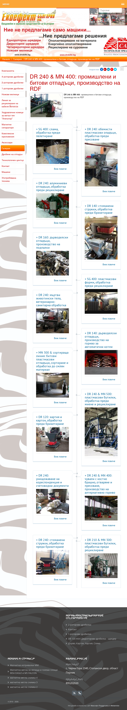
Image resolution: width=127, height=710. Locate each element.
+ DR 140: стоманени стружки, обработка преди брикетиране (99, 209)
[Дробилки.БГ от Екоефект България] (15, 12)
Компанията (8, 70)
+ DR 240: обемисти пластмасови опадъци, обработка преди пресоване (100, 134)
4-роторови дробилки (12, 76)
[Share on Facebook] (101, 69)
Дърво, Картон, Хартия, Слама (84, 643)
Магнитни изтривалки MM (24, 665)
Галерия (6, 148)
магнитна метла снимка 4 (23, 677)
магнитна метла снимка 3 (23, 682)
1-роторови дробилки (12, 88)
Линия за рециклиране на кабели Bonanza (10, 103)
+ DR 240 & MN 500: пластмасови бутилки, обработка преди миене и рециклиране (100, 399)
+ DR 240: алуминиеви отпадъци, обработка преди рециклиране (51, 186)
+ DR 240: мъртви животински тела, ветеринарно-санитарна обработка (51, 300)
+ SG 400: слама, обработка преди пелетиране (48, 132)
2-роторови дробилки (12, 82)
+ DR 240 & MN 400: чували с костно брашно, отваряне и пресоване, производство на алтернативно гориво (100, 484)
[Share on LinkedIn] (108, 69)
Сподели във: (94, 69)
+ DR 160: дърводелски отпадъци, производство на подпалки (52, 242)
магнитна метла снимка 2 (23, 686)
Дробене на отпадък (12, 154)
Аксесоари (7, 142)
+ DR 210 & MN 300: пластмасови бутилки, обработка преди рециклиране (100, 545)
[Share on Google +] (105, 69)
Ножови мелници (10, 94)
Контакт (5, 165)
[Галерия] (122, 69)
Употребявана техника (9, 179)
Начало (6, 59)
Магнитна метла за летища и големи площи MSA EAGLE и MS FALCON (34, 671)
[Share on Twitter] (115, 69)
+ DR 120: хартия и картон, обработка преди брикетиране (50, 420)
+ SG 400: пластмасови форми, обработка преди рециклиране (100, 282)
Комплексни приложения (8, 135)
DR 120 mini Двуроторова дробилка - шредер (92, 638)
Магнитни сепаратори (8, 126)
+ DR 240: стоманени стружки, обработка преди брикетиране (50, 543)
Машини (6, 171)
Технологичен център (13, 160)
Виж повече (60, 168)
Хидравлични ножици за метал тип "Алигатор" (12, 115)
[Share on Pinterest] (111, 69)
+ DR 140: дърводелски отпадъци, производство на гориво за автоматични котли (101, 340)
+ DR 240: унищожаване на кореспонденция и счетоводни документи (52, 480)
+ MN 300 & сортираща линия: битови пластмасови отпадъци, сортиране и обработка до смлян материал (52, 361)
